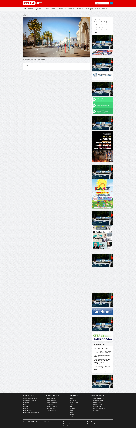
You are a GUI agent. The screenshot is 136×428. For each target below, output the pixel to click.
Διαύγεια (65, 421)
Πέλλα (71, 406)
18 (97, 27)
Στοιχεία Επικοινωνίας (68, 425)
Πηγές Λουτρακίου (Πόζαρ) (99, 408)
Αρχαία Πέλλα (73, 400)
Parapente (26, 408)
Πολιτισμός (89, 9)
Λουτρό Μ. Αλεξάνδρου (52, 406)
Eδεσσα (71, 416)
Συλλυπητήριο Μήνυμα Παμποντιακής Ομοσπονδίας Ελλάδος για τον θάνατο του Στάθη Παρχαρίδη (102, 361)
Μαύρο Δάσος (96, 410)
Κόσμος (53, 9)
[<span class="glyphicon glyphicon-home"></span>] (25, 9)
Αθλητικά (79, 9)
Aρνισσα (72, 414)
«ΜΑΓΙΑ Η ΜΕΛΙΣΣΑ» (103, 348)
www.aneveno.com (54, 421)
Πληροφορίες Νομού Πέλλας (69, 423)
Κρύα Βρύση (72, 408)
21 (104, 27)
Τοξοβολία (26, 402)
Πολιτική (71, 9)
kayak (25, 404)
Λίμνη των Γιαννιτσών (51, 410)
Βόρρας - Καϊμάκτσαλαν (98, 398)
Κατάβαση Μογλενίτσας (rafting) (31, 412)
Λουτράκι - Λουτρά (97, 402)
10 (94, 26)
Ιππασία (26, 406)
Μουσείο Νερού (50, 404)
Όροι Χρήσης (92, 421)
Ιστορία (71, 398)
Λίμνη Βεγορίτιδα (97, 406)
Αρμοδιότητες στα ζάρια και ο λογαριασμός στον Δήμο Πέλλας (102, 367)
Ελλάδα (46, 9)
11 (97, 26)
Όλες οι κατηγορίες (102, 9)
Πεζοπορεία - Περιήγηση (30, 400)
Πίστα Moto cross (28, 410)
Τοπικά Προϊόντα (74, 402)
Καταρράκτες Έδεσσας (98, 400)
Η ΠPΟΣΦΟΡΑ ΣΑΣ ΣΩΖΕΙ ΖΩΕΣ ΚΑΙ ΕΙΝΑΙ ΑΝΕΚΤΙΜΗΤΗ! (102, 351)
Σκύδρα (71, 410)
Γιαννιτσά (72, 404)
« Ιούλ (95, 32)
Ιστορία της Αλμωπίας (52, 402)
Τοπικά (30, 9)
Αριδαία (72, 412)
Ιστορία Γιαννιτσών (51, 400)
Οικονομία (62, 9)
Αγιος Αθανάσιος (51, 408)
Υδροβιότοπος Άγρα (97, 404)
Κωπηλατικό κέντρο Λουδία (30, 398)
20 (102, 27)
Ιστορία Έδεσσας (51, 398)
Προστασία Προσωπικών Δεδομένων (97, 423)
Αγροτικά (38, 9)
